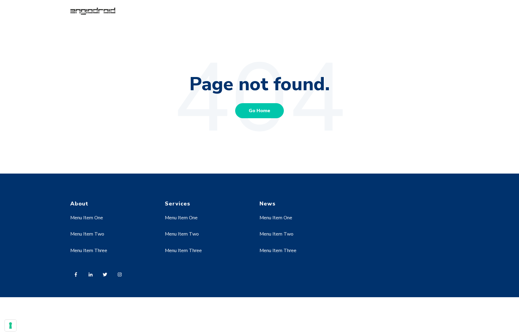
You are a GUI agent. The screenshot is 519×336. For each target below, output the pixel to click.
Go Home (259, 110)
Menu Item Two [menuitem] (87, 234)
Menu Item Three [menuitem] (88, 250)
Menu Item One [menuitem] (86, 217)
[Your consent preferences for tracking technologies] (10, 325)
